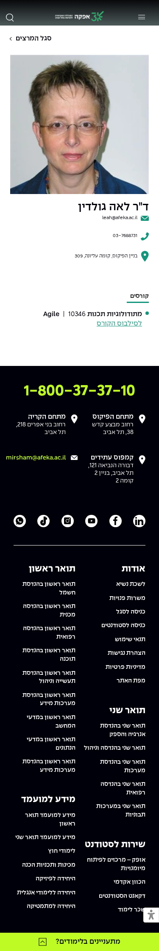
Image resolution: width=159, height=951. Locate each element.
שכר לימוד (131, 910)
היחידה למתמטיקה (51, 906)
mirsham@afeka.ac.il (36, 458)
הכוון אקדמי (129, 882)
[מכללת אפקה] (79, 17)
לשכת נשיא (130, 584)
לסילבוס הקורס (119, 323)
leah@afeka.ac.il (119, 218)
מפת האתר (131, 681)
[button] (151, 915)
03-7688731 (125, 236)
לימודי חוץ (61, 851)
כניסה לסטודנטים (123, 625)
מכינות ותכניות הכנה (48, 865)
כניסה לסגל (130, 612)
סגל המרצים (34, 38)
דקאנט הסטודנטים (122, 896)
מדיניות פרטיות (125, 667)
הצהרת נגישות (126, 653)
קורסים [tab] (139, 296)
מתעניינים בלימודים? (88, 941)
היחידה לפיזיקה (55, 879)
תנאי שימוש (130, 640)
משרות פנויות (127, 598)
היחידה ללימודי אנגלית (46, 893)
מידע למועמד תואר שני (45, 837)
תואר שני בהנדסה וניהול (114, 748)
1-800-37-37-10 (79, 391)
